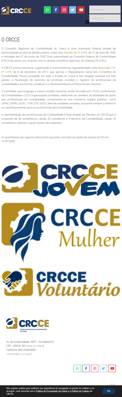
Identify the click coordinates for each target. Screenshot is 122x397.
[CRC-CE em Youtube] (81, 9)
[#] (64, 9)
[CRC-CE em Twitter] (72, 9)
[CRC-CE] (16, 10)
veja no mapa (35, 345)
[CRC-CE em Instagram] (94, 368)
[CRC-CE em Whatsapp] (47, 9)
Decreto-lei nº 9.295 (75, 52)
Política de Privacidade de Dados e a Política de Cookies (62, 391)
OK (108, 391)
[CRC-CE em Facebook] (55, 9)
